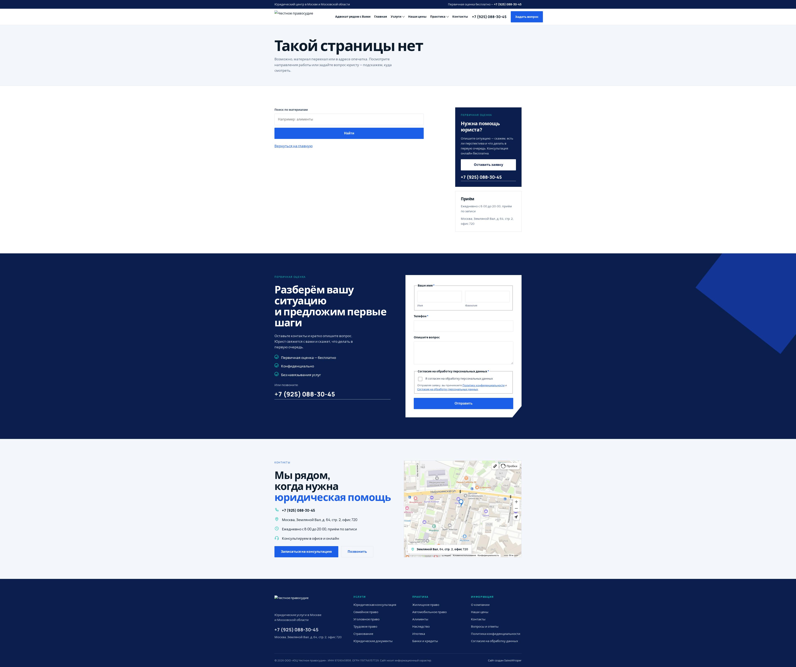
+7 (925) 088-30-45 (508, 4)
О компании (480, 605)
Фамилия (471, 305)
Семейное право (365, 612)
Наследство (421, 626)
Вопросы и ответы (485, 626)
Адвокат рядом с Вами (352, 16)
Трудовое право (365, 626)
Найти (349, 133)
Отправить (464, 403)
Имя (420, 305)
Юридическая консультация (374, 605)
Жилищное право (425, 605)
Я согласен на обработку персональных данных (459, 378)
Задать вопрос (527, 17)
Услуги (396, 16)
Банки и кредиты (425, 641)
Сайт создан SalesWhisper (505, 660)
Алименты (420, 619)
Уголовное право (366, 619)
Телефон (421, 316)
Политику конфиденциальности (483, 385)
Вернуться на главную (293, 145)
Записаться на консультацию (306, 551)
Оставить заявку (488, 164)
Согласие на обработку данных (494, 641)
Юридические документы (373, 641)
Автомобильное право (429, 612)
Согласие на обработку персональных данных (447, 389)
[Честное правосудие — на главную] (300, 16)
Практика (437, 16)
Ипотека (418, 634)
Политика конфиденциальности (495, 634)
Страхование (363, 634)
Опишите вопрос (427, 337)
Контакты (460, 16)
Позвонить (357, 551)
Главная (380, 16)
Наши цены (417, 16)
